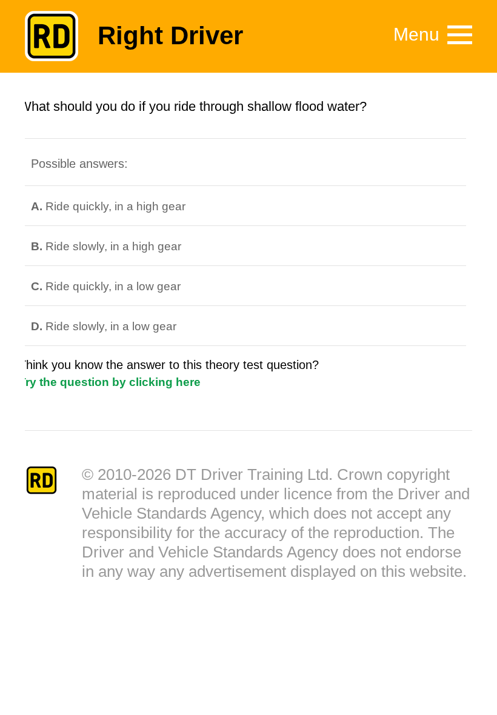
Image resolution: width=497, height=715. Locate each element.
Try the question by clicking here (110, 382)
